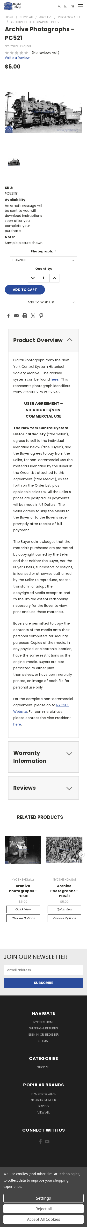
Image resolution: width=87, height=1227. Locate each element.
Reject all (44, 1208)
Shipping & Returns (43, 1028)
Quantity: (43, 268)
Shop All (43, 1067)
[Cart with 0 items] (72, 6)
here (54, 379)
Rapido (43, 1106)
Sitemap (43, 1041)
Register (52, 1035)
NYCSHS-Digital (43, 1094)
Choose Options (23, 918)
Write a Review (17, 57)
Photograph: (43, 251)
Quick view (23, 909)
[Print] (24, 315)
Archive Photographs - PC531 (64, 890)
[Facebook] (8, 315)
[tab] (43, 340)
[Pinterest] (41, 315)
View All (43, 1112)
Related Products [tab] (40, 817)
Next (82, 854)
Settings (43, 1198)
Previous (5, 854)
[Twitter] (33, 315)
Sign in (33, 1035)
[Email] (16, 315)
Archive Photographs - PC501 (23, 890)
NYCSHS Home (43, 1022)
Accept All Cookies (43, 1219)
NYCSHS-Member (43, 1100)
